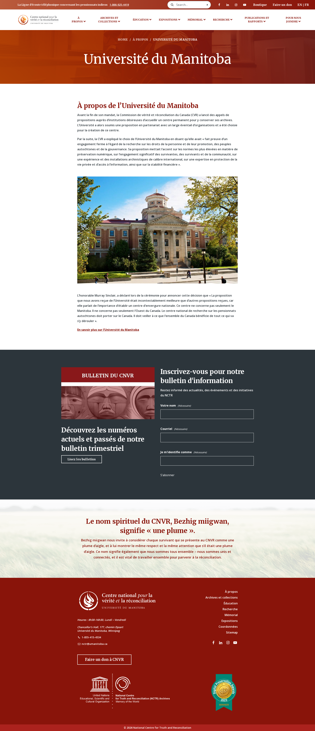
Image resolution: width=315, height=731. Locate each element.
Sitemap (232, 632)
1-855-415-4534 (91, 637)
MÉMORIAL (195, 19)
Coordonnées (228, 627)
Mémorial (231, 615)
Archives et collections (108, 19)
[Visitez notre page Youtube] (245, 5)
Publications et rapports (257, 19)
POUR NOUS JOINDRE (293, 19)
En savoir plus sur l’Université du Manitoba (108, 330)
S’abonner (167, 475)
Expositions (168, 19)
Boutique (260, 5)
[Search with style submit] (207, 4)
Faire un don (282, 5)
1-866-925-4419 (119, 4)
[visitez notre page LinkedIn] (228, 5)
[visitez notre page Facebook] (219, 5)
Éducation (141, 19)
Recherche (221, 19)
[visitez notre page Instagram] (236, 5)
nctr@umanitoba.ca (94, 644)
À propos (77, 19)
